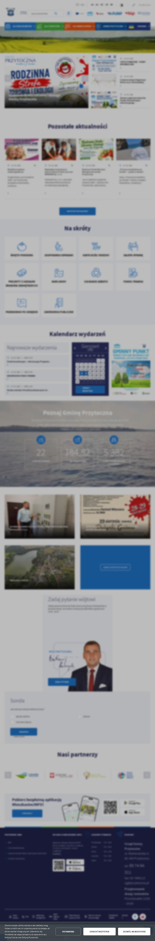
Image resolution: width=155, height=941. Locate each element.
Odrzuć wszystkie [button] (99, 931)
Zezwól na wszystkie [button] (134, 931)
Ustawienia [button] (68, 931)
